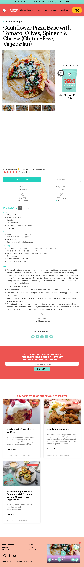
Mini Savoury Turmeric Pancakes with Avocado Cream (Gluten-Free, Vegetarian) (20, 495)
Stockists (64, 10)
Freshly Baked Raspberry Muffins (20, 431)
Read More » (11, 449)
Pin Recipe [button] (63, 179)
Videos (46, 10)
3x (29, 208)
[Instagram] (4, 555)
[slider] (52, 560)
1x (20, 208)
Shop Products (25, 10)
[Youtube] (14, 555)
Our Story (54, 10)
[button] (4, 77)
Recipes (38, 10)
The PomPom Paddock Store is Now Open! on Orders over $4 (41, 2)
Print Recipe (23, 179)
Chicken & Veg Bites (58, 429)
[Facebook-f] (9, 555)
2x (25, 208)
